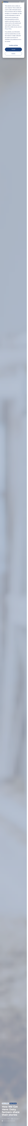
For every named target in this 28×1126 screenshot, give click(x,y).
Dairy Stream (13, 1103)
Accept (13, 49)
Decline (13, 53)
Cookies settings (13, 45)
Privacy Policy (8, 28)
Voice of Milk (5, 1103)
